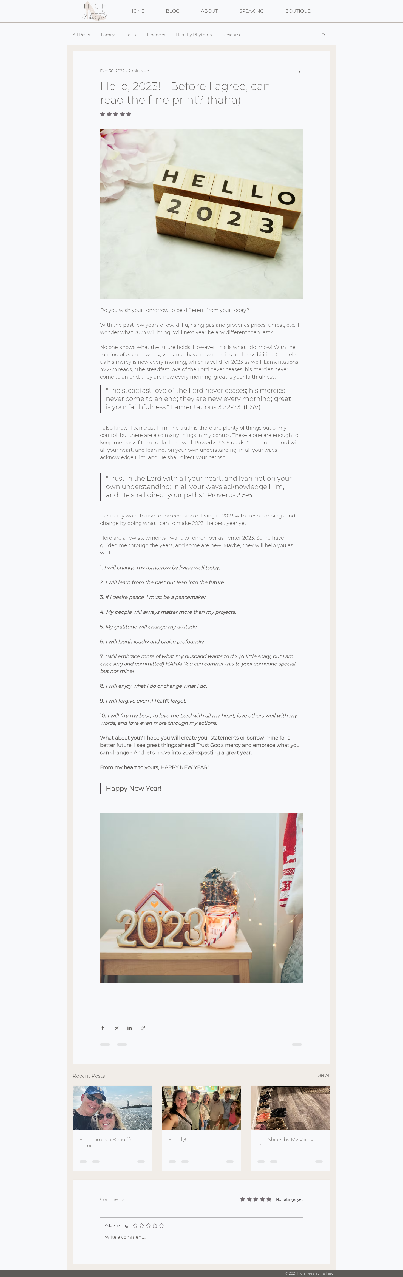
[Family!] (201, 1108)
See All (323, 1075)
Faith (131, 34)
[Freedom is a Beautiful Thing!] (112, 1108)
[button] (323, 34)
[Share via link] (143, 1027)
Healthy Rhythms (194, 34)
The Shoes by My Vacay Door (285, 1143)
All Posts (81, 34)
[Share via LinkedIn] (129, 1027)
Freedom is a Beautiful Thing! (107, 1143)
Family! (177, 1140)
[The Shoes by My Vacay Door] (290, 1108)
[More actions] (299, 71)
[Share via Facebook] (102, 1027)
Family (108, 34)
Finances (156, 34)
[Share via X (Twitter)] (116, 1027)
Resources (233, 34)
